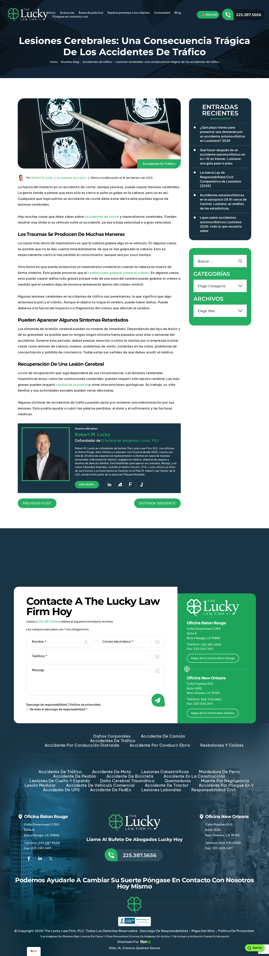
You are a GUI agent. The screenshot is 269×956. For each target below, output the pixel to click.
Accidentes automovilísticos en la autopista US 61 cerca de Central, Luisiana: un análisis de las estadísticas (223, 201)
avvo (119, 484)
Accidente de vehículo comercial (100, 785)
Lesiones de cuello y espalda (59, 780)
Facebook (29, 858)
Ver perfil (87, 484)
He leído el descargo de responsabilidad (58, 709)
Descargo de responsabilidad (46, 704)
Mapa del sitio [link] (203, 931)
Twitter (50, 858)
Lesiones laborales (161, 789)
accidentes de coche (102, 216)
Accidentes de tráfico (159, 164)
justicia (141, 484)
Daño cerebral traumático (127, 780)
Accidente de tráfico (60, 771)
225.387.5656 (248, 14)
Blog (178, 12)
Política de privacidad (84, 704)
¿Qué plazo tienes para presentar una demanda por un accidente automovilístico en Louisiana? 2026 (222, 134)
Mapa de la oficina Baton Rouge (213, 658)
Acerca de (67, 12)
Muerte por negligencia (225, 780)
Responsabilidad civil (213, 789)
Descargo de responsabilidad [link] (164, 931)
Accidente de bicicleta (129, 776)
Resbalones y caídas (221, 745)
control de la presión (72, 385)
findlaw (130, 484)
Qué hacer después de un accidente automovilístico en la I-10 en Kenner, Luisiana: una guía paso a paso (222, 156)
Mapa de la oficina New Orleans (212, 713)
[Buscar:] (220, 261)
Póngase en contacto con (70, 16)
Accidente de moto (111, 771)
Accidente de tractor (167, 785)
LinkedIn (109, 484)
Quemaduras (178, 780)
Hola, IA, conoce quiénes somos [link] (134, 948)
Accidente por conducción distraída (82, 745)
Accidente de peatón (74, 776)
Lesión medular (40, 785)
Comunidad (162, 12)
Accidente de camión (163, 736)
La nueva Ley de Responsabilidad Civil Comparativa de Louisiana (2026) (220, 179)
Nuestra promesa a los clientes (129, 12)
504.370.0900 (211, 699)
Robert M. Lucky (42, 178)
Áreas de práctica (90, 12)
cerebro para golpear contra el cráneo (118, 273)
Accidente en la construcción (194, 776)
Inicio (52, 12)
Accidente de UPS (61, 789)
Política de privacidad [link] (236, 931)
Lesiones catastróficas (165, 771)
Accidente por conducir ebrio (160, 745)
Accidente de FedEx (110, 789)
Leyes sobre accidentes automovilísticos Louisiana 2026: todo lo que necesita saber (221, 224)
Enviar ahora (159, 704)
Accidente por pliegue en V (226, 785)
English (211, 14)
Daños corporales (111, 736)
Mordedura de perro (219, 771)
